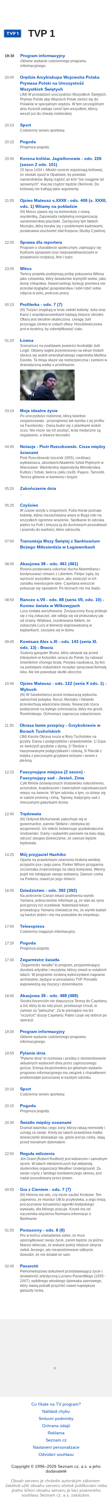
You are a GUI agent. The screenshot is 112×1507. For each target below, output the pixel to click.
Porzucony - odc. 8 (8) (42, 1230)
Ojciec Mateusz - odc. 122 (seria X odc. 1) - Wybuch (63, 686)
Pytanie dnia (32, 1053)
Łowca (26, 340)
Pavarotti (29, 1266)
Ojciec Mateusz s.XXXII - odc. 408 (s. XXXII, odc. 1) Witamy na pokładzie (63, 203)
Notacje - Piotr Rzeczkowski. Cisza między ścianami (62, 449)
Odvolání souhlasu (56, 1454)
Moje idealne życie (39, 410)
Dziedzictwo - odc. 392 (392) (48, 890)
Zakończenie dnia (38, 488)
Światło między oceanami (45, 1122)
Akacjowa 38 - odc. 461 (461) (49, 563)
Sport (25, 125)
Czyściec (29, 505)
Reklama (56, 1432)
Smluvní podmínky (56, 1418)
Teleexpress (32, 926)
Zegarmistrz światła (39, 959)
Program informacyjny (42, 55)
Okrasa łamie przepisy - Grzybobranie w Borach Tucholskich (60, 728)
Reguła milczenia (37, 1153)
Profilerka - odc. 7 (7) (41, 304)
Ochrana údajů (56, 1425)
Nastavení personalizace (56, 1447)
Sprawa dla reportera (41, 242)
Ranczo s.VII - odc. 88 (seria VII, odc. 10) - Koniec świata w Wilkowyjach (62, 602)
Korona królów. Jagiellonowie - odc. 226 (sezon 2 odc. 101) (61, 161)
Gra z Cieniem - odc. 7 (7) (45, 1189)
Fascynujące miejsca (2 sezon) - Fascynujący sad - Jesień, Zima (52, 775)
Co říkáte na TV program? (56, 1404)
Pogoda (28, 141)
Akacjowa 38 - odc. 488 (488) (49, 995)
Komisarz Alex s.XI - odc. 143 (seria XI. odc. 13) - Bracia (58, 644)
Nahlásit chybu (56, 1411)
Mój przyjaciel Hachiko (43, 854)
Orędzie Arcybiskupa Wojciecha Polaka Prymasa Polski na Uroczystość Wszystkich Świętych (59, 83)
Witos (26, 268)
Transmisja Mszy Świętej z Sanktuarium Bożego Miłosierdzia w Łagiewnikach (60, 544)
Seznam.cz (56, 1440)
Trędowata (30, 813)
